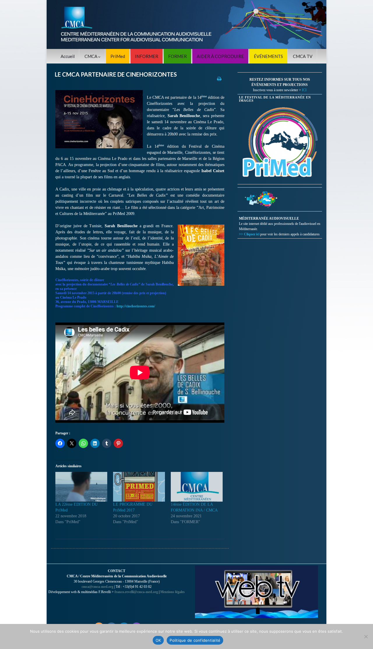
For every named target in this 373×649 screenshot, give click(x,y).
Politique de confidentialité (195, 640)
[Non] (366, 636)
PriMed (117, 56)
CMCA (91, 56)
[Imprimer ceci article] (219, 78)
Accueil (68, 56)
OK (158, 640)
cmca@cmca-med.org (97, 587)
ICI (304, 90)
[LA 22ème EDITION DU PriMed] (81, 487)
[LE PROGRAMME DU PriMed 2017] (139, 487)
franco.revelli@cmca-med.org (136, 592)
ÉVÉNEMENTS (268, 56)
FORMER (177, 56)
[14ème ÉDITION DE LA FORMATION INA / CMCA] (197, 487)
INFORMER (146, 56)
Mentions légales (172, 592)
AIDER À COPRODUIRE (220, 56)
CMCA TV (302, 56)
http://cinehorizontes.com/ (136, 306)
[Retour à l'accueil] (186, 24)
